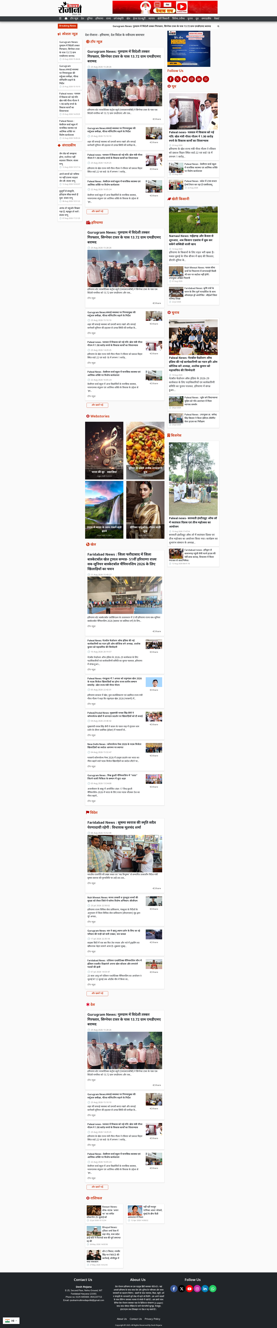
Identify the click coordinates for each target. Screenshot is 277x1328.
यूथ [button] (197, 18)
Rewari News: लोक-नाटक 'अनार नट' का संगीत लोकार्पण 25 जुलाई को (102, 1212)
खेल (128, 18)
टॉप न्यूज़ (74, 18)
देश (82, 18)
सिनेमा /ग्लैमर (178, 18)
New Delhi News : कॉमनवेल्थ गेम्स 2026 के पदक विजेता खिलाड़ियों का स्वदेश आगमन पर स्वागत (114, 746)
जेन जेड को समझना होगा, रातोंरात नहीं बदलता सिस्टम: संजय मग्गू (68, 159)
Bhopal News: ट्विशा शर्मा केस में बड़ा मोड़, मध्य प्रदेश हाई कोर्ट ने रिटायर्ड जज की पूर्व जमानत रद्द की (104, 1234)
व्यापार (151, 18)
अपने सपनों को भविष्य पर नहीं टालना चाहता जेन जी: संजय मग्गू (69, 178)
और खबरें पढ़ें (97, 211)
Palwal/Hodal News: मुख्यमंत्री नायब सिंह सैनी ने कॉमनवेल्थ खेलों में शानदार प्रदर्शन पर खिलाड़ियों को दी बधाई (115, 715)
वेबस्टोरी (218, 18)
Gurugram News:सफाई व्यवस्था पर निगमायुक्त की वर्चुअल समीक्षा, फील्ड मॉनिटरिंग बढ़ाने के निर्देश (213, 26)
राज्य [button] (108, 18)
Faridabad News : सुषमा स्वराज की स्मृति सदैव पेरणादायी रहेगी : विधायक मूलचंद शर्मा (121, 825)
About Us (122, 1319)
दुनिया (90, 18)
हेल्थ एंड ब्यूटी (139, 18)
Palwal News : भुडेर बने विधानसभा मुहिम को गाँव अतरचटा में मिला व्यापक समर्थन (201, 401)
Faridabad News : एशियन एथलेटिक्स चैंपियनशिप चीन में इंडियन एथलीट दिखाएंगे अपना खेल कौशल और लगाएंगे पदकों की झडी (114, 964)
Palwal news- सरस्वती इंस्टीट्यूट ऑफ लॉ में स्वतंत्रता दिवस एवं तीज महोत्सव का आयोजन (193, 523)
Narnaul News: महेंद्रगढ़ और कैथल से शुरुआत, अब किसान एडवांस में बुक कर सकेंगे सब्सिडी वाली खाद (191, 240)
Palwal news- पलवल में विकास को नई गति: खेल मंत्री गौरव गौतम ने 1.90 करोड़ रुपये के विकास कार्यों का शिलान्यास (69, 102)
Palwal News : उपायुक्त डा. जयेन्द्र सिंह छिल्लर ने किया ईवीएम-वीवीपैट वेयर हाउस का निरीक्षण (201, 418)
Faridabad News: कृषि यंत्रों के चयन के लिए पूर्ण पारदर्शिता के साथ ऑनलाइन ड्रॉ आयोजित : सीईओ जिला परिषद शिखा (193, 293)
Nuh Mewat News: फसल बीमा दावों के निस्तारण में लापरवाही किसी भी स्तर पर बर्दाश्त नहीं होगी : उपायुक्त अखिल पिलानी (192, 273)
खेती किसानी (163, 18)
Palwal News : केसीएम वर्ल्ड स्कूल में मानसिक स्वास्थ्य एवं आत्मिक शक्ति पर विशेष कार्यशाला (68, 128)
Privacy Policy (152, 1319)
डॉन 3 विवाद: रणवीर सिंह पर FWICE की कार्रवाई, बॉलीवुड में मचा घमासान (103, 1256)
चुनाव (190, 18)
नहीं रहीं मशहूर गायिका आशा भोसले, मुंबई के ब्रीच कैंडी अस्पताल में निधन (145, 1212)
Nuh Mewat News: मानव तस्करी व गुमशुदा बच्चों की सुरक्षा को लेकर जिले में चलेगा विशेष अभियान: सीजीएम (112, 899)
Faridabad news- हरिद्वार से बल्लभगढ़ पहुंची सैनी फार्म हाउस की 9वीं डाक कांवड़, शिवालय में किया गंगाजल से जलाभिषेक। (192, 555)
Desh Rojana (156, 1325)
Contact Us (136, 1319)
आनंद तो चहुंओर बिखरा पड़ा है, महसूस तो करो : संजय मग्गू (69, 212)
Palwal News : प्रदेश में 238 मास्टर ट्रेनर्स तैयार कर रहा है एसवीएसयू (201, 183)
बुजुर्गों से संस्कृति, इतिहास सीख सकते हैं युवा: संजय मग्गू (68, 195)
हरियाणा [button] (99, 18)
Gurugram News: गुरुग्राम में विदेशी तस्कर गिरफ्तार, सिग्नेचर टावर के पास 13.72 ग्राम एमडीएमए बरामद (110, 26)
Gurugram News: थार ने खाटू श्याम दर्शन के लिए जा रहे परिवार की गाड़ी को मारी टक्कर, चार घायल (113, 933)
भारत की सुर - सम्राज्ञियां (104, 472)
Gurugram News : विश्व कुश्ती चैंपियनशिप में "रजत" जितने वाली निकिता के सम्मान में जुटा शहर (112, 777)
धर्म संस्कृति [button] (119, 18)
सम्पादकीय (206, 18)
